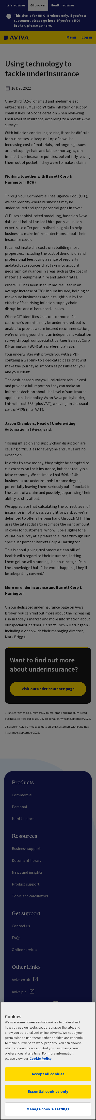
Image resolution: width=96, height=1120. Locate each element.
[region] (48, 1061)
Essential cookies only (48, 1091)
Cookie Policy (40, 1058)
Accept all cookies (48, 1074)
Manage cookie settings (48, 1109)
